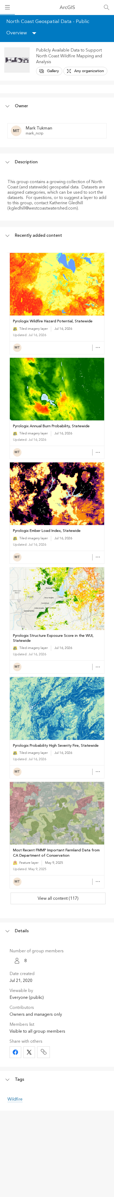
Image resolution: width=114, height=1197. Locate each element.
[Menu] (7, 7)
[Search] (106, 7)
